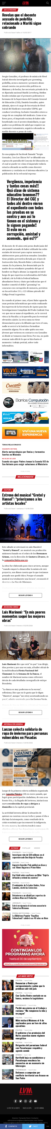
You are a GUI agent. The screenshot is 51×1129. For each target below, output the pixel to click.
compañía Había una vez (16, 560)
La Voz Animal (39, 1108)
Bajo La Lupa (27, 1108)
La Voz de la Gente (13, 1108)
